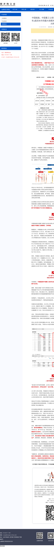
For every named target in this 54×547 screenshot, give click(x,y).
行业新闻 (4, 21)
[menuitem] (5, 9)
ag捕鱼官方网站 (5, 9)
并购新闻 (4, 24)
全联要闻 (4, 18)
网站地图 (2, 546)
